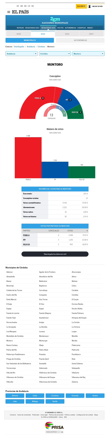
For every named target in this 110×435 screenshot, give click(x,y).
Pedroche (75, 350)
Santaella (42, 364)
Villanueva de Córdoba (14, 377)
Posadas (42, 354)
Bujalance (43, 286)
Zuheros (75, 382)
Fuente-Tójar (11, 318)
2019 (18, 34)
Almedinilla (10, 277)
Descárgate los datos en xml (55, 254)
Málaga (35, 401)
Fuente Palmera (78, 313)
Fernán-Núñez (77, 309)
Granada (75, 395)
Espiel (41, 309)
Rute (73, 359)
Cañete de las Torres (14, 290)
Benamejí (10, 286)
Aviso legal (44, 415)
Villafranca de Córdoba (47, 373)
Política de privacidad (56, 415)
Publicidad (35, 415)
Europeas (82, 28)
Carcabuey (43, 290)
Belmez (74, 281)
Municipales (30, 40)
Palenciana (76, 345)
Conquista (43, 295)
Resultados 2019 (48, 28)
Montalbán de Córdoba (14, 336)
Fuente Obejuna (45, 313)
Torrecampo (11, 368)
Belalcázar (43, 281)
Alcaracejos (76, 272)
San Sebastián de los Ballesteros (18, 364)
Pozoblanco (76, 354)
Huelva (95, 395)
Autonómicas (80, 40)
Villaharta (75, 373)
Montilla (75, 336)
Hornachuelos (11, 322)
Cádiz (35, 395)
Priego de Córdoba (13, 359)
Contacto (13, 415)
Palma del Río (11, 350)
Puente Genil (44, 359)
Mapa (96, 415)
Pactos (60, 28)
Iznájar (41, 322)
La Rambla (43, 327)
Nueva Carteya (12, 345)
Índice (61, 417)
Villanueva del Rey (78, 377)
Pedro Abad (43, 350)
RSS (65, 417)
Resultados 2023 (32, 28)
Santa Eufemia (77, 364)
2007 (91, 34)
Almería (15, 395)
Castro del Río (11, 295)
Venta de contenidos (24, 415)
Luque (74, 332)
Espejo (8, 309)
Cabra (74, 286)
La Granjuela (11, 327)
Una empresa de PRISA (54, 425)
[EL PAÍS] (20, 12)
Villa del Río (10, 373)
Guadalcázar (44, 318)
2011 (67, 34)
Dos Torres (43, 299)
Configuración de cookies (84, 415)
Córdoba (75, 295)
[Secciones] (9, 12)
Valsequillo (76, 368)
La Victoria (76, 327)
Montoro (9, 341)
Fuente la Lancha (12, 313)
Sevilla (54, 401)
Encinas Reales (77, 304)
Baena (8, 281)
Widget (90, 28)
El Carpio (75, 299)
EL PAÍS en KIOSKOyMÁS (49, 417)
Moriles (74, 341)
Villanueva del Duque (47, 377)
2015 (43, 34)
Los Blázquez (11, 332)
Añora (74, 277)
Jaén (15, 401)
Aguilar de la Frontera (47, 272)
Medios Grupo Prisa (54, 432)
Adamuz (9, 272)
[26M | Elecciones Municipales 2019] (55, 20)
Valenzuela (43, 368)
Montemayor (44, 336)
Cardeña (75, 290)
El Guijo (9, 304)
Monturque (43, 341)
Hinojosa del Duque (79, 318)
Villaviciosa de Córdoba (48, 382)
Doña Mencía (11, 299)
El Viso (41, 304)
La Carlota (76, 322)
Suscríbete (81, 6)
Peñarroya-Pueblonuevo (15, 354)
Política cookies (70, 415)
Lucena (42, 332)
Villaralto (9, 382)
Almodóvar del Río (46, 277)
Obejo (41, 345)
